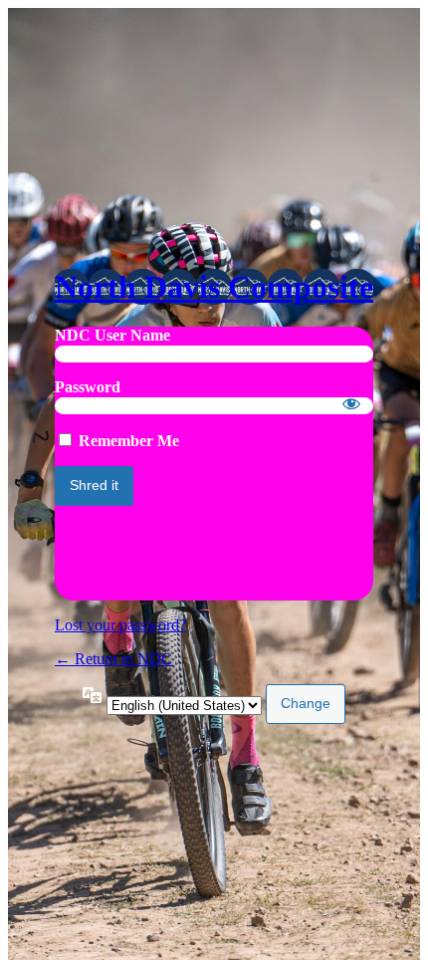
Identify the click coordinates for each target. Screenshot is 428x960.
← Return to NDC (113, 658)
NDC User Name (112, 335)
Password (87, 386)
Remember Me (129, 440)
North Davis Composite (214, 287)
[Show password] (351, 403)
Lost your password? (120, 624)
